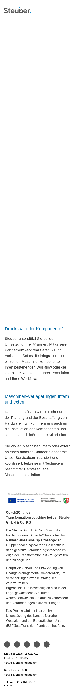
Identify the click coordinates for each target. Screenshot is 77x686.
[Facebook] (7, 644)
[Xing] (47, 644)
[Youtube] (37, 644)
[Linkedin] (27, 644)
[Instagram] (17, 644)
